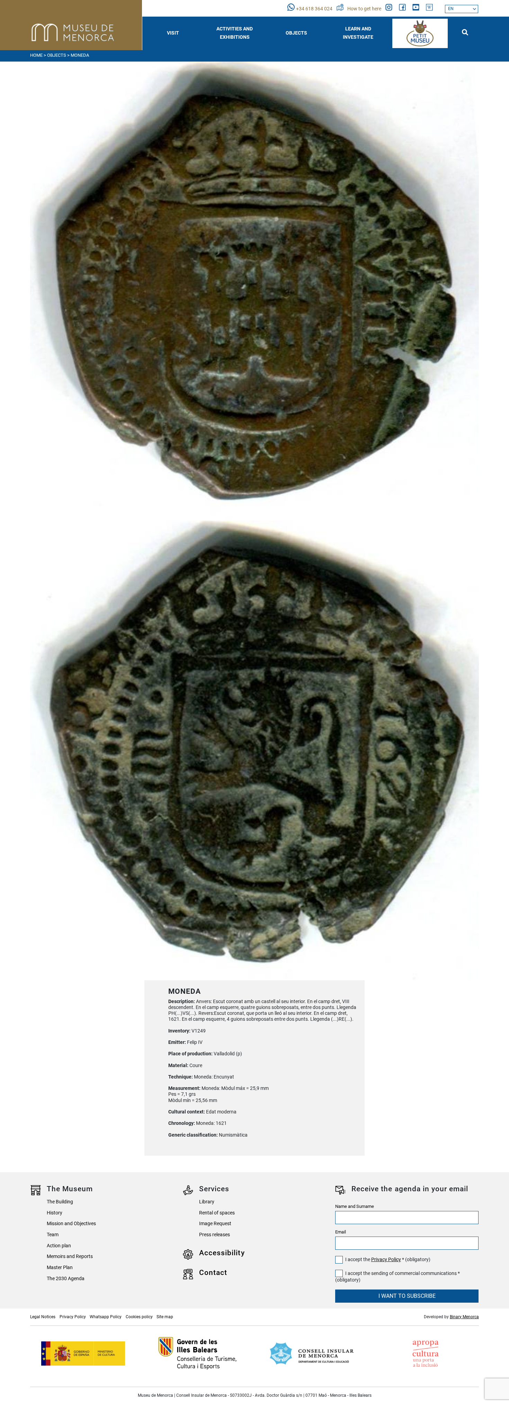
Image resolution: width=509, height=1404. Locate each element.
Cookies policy (139, 1316)
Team (53, 1235)
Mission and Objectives (71, 1224)
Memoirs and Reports (70, 1256)
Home (36, 55)
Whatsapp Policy (106, 1316)
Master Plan (60, 1267)
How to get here (364, 9)
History (54, 1213)
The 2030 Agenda (65, 1279)
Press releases (214, 1235)
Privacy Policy (386, 1260)
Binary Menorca (464, 1316)
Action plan (59, 1246)
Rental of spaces (217, 1213)
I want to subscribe (407, 1296)
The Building (60, 1202)
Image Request (215, 1224)
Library (206, 1202)
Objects (56, 55)
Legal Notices (42, 1316)
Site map (165, 1316)
